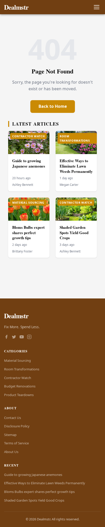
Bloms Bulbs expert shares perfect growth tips (28, 232)
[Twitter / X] (14, 337)
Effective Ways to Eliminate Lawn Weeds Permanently (76, 166)
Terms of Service (16, 443)
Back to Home (52, 106)
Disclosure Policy (17, 426)
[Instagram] (29, 337)
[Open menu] (96, 7)
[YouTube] (21, 337)
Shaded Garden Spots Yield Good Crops (74, 232)
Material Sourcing (17, 360)
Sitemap (10, 434)
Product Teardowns (19, 395)
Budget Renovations (19, 386)
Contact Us (12, 417)
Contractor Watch (17, 377)
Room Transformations (21, 369)
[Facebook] (6, 337)
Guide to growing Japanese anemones (28, 163)
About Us (11, 451)
